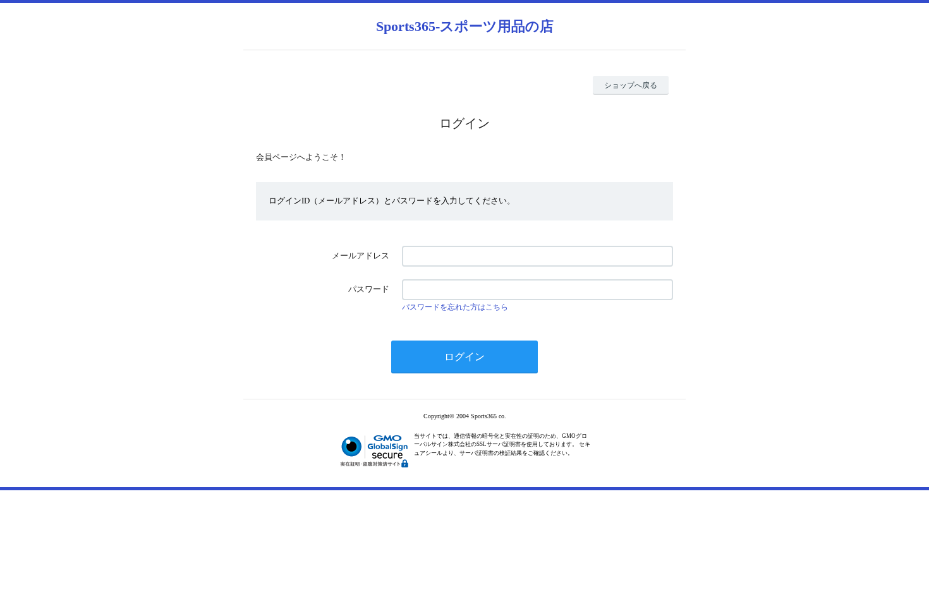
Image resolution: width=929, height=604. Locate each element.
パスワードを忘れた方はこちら (455, 307)
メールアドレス (360, 255)
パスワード (368, 289)
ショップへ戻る (630, 85)
